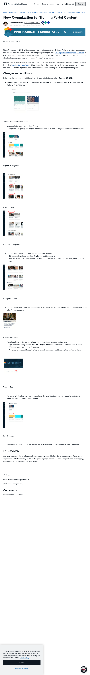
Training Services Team (20, 65)
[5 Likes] (48, 23)
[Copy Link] (43, 25)
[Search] (73, 4)
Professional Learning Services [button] (13, 484)
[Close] (40, 648)
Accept (21, 662)
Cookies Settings (21, 668)
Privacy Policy (24, 658)
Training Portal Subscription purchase (69, 53)
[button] (5, 23)
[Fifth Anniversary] (42, 23)
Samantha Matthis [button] (16, 23)
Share (6, 475)
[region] (21, 660)
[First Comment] (45, 23)
